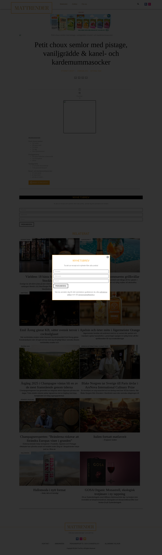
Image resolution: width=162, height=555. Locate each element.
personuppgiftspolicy (86, 295)
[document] (81, 277)
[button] (107, 257)
